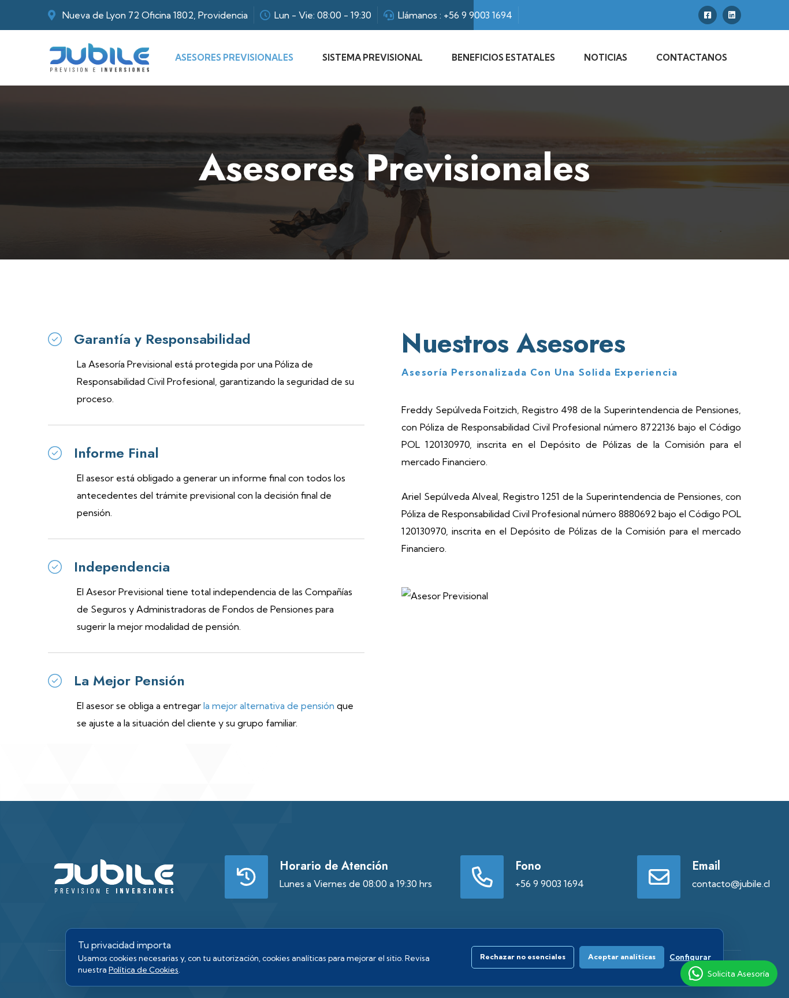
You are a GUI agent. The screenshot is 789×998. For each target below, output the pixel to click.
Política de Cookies (143, 969)
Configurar (690, 957)
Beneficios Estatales (503, 57)
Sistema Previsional (372, 57)
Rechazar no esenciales (522, 956)
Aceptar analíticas (622, 956)
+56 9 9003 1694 (478, 15)
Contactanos (691, 57)
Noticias (605, 57)
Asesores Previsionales (234, 57)
